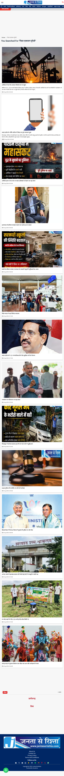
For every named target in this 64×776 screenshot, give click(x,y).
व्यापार (33, 6)
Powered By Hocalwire (32, 768)
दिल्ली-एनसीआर (11, 6)
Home (3, 37)
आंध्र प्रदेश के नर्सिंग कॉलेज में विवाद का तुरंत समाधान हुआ (16, 132)
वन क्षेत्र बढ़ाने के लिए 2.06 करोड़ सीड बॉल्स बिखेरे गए (15, 619)
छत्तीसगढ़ (18, 6)
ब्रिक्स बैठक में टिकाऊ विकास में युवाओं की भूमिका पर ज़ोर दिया (17, 530)
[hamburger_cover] (2, 2)
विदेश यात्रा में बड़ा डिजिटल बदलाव (10, 313)
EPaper (44, 6)
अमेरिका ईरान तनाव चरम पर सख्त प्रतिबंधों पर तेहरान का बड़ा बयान (18, 181)
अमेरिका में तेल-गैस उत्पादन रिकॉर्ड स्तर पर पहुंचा (14, 85)
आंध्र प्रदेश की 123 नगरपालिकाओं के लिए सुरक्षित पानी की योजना (18, 355)
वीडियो (5, 692)
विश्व (27, 6)
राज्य (23, 6)
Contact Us (32, 753)
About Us (32, 751)
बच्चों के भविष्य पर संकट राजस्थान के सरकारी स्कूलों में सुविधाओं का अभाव (20, 269)
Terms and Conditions (32, 757)
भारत (5, 6)
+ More (59, 692)
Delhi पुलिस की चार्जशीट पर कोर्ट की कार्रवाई (13, 488)
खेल (30, 6)
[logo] (33, 2)
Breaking (5, 9)
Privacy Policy (32, 755)
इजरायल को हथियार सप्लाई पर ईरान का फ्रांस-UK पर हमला (16, 225)
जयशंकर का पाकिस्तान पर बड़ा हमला (11, 399)
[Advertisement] (32, 23)
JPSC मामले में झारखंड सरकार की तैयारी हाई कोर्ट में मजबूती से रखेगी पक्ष (20, 574)
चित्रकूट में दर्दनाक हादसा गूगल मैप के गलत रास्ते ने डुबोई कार (17, 444)
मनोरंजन (39, 6)
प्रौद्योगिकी (50, 6)
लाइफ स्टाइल (57, 6)
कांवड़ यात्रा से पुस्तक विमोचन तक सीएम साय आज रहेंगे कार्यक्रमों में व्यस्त (20, 663)
